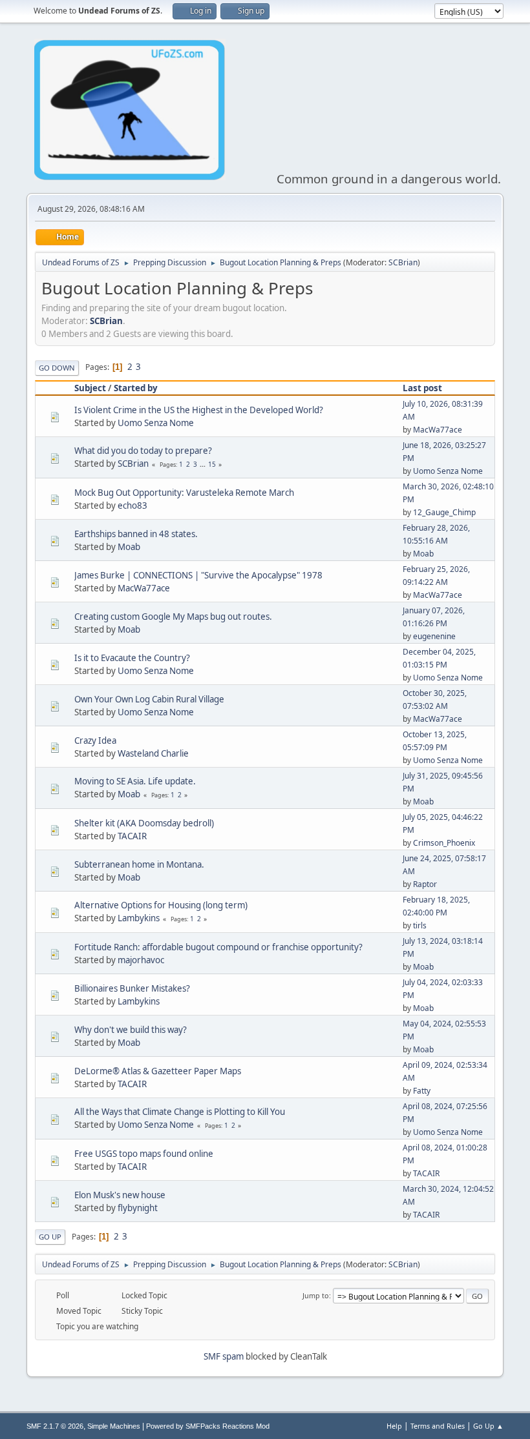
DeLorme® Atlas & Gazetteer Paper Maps (157, 1071)
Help (394, 1426)
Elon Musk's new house (119, 1195)
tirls (420, 925)
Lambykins (139, 918)
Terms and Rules (437, 1426)
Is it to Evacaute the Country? (132, 658)
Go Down (57, 368)
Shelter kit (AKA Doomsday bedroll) (144, 823)
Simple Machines (113, 1426)
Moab (129, 547)
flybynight (138, 1208)
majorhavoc (141, 960)
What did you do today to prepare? (143, 450)
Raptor (425, 884)
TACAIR (132, 836)
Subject (90, 388)
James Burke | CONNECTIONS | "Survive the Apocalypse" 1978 (198, 575)
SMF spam (224, 1356)
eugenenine (434, 636)
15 (212, 464)
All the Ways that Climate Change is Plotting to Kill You (179, 1112)
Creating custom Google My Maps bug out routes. (173, 616)
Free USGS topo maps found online (143, 1153)
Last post (422, 388)
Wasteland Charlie (153, 753)
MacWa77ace (437, 429)
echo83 (132, 505)
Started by (136, 388)
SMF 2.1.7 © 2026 (54, 1426)
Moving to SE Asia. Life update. (135, 781)
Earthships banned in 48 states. (136, 534)
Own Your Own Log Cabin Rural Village (149, 699)
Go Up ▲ (488, 1426)
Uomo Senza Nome (156, 423)
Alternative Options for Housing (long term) (161, 905)
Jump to (315, 1295)
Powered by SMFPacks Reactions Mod (208, 1426)
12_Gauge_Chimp (444, 512)
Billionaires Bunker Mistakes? (132, 988)
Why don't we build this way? (130, 1030)
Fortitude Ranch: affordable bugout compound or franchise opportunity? (218, 947)
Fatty (421, 1090)
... (203, 464)
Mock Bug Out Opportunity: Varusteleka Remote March (184, 492)
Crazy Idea (95, 740)
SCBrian (403, 262)
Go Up (50, 1236)
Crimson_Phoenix (444, 842)
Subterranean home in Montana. (139, 864)
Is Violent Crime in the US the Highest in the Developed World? (198, 410)
